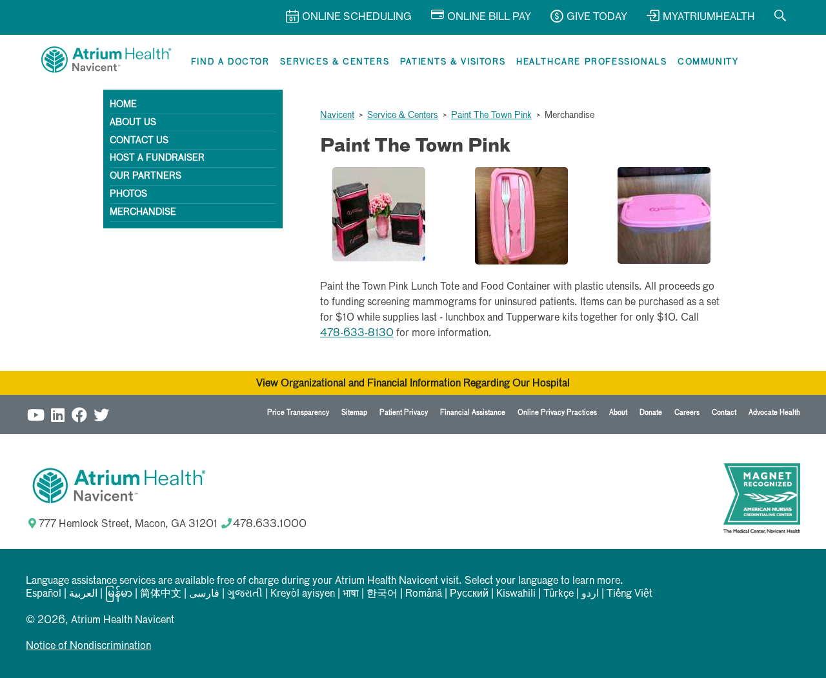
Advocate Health (774, 412)
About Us (133, 122)
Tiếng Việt (629, 594)
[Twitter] (101, 414)
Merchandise (143, 212)
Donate (651, 412)
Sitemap (354, 412)
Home (123, 104)
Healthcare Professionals (591, 62)
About (618, 412)
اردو (590, 594)
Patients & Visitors (452, 62)
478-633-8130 (357, 333)
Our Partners (145, 176)
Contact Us (139, 140)
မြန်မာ (118, 594)
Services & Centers (334, 62)
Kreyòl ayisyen (302, 594)
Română (423, 594)
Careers (687, 412)
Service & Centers (402, 115)
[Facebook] (79, 414)
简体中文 (160, 594)
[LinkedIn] (57, 414)
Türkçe (558, 594)
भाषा (351, 594)
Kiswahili (516, 594)
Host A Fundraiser (157, 158)
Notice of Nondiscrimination (88, 646)
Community (708, 62)
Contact (724, 412)
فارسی (204, 594)
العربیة (83, 594)
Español (43, 594)
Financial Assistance (472, 412)
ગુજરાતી (245, 594)
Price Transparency (298, 412)
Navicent (337, 115)
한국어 (382, 594)
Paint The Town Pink (491, 115)
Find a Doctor (230, 62)
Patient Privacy (403, 412)
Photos (128, 194)
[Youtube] (35, 414)
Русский (469, 594)
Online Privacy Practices (557, 412)
